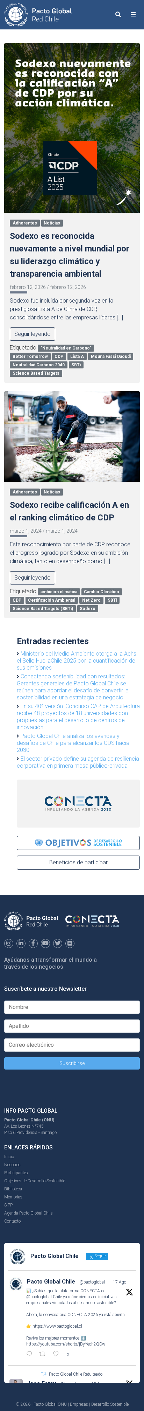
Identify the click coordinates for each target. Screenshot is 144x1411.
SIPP (8, 1205)
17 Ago (119, 1282)
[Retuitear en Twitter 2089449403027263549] (44, 1355)
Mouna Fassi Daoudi (111, 356)
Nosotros (12, 1164)
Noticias (52, 223)
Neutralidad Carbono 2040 (39, 364)
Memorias (13, 1197)
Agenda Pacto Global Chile (28, 1213)
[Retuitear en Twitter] (43, 1373)
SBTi (76, 364)
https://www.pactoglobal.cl (57, 1326)
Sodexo (87, 608)
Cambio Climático (101, 591)
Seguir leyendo (32, 334)
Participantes (16, 1172)
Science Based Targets (36, 373)
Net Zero (91, 600)
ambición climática (59, 591)
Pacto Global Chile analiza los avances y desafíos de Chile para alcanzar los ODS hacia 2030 (73, 743)
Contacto (12, 1221)
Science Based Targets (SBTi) (43, 608)
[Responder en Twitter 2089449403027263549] (30, 1355)
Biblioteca (13, 1189)
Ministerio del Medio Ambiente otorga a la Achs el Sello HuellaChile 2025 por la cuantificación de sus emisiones (76, 660)
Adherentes (25, 223)
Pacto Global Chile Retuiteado (75, 1374)
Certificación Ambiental (51, 600)
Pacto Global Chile (51, 1281)
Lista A (77, 356)
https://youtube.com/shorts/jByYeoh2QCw (65, 1344)
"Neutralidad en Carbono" (66, 348)
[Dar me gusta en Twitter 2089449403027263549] (58, 1355)
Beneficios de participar (78, 862)
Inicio (9, 1156)
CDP (59, 356)
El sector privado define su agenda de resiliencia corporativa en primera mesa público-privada (78, 762)
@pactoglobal (92, 1282)
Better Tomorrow (30, 356)
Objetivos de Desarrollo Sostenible (34, 1180)
